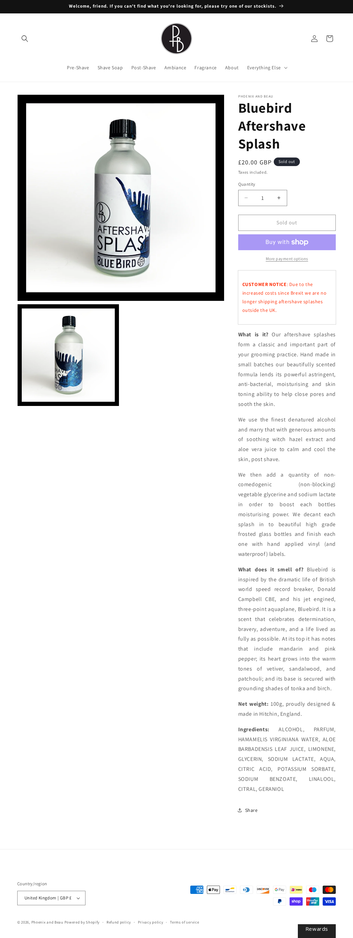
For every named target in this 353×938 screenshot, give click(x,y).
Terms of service (184, 922)
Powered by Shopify (82, 922)
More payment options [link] (287, 258)
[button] (24, 38)
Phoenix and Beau (47, 922)
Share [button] (251, 810)
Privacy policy (150, 922)
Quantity (246, 184)
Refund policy (119, 922)
